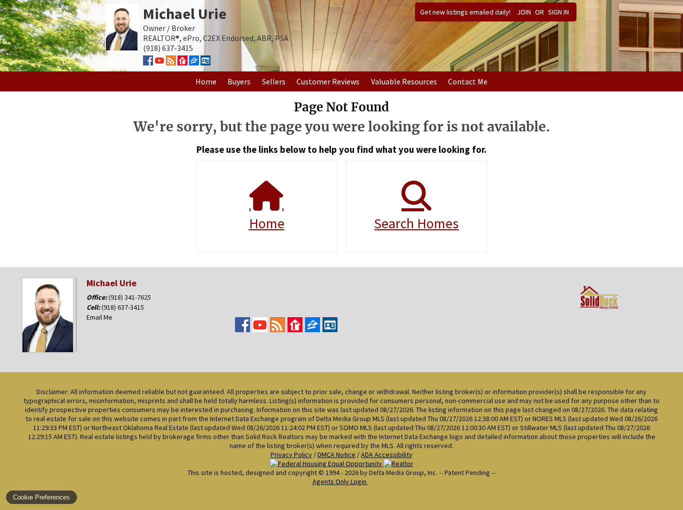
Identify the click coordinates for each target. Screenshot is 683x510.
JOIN (524, 11)
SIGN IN (558, 11)
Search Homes (416, 223)
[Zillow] (194, 62)
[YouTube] (159, 62)
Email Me (99, 317)
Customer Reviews (328, 81)
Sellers (274, 81)
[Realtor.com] (183, 62)
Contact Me (468, 81)
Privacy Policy (291, 454)
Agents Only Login (340, 481)
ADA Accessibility (386, 454)
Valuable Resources (404, 81)
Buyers (239, 81)
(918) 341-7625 (129, 297)
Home (206, 81)
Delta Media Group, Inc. (403, 472)
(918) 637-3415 (123, 307)
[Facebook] (148, 62)
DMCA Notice (337, 454)
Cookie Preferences (41, 497)
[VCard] (205, 62)
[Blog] (171, 62)
